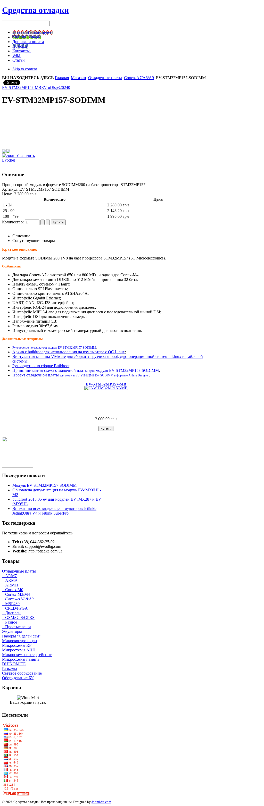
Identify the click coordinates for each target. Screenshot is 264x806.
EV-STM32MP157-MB (21, 87)
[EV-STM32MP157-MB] (106, 388)
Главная (62, 77)
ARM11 (10, 585)
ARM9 (9, 580)
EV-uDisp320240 (55, 87)
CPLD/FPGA (15, 608)
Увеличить (25, 155)
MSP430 (11, 603)
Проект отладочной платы (36, 375)
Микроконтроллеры (19, 641)
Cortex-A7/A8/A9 (139, 77)
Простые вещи (16, 627)
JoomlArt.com (101, 802)
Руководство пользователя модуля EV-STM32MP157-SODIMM (54, 347)
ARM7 (9, 576)
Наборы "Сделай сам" (21, 636)
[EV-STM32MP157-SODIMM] (17, 466)
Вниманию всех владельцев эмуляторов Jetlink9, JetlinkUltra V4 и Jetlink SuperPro (54, 510)
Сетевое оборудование (22, 673)
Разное (9, 622)
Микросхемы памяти (20, 659)
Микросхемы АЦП (19, 650)
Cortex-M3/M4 (16, 594)
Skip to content (24, 69)
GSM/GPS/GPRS (18, 617)
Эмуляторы (12, 631)
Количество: (13, 222)
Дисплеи (11, 613)
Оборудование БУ (18, 678)
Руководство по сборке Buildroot (40, 366)
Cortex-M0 (12, 589)
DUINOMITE (14, 664)
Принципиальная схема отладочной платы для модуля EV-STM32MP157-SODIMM (85, 370)
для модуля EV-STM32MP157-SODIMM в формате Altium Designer (104, 375)
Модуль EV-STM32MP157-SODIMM (44, 485)
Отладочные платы (105, 77)
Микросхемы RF (16, 645)
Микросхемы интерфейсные (27, 654)
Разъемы (9, 668)
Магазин (78, 77)
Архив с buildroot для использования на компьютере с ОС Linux (68, 352)
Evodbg (8, 160)
